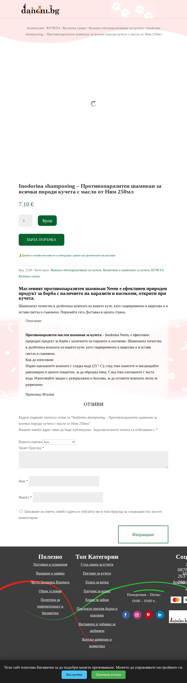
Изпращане (143, 534)
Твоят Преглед (31, 448)
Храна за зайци (97, 600)
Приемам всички (108, 674)
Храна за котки (97, 582)
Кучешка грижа (74, 28)
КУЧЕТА (53, 28)
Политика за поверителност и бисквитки (50, 606)
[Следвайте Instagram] (137, 615)
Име (23, 481)
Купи (47, 220)
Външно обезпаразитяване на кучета (116, 28)
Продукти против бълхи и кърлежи (97, 612)
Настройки (74, 674)
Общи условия (50, 591)
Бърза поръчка (41, 240)
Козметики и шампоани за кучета (126, 270)
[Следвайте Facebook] (126, 615)
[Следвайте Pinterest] (149, 615)
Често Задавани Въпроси (50, 582)
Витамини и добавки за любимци (97, 627)
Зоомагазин (35, 28)
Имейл (25, 497)
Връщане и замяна (50, 573)
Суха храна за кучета (97, 564)
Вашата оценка (30, 442)
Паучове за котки (97, 591)
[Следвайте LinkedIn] (160, 615)
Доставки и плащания (50, 564)
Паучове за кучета (97, 573)
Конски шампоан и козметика (97, 642)
